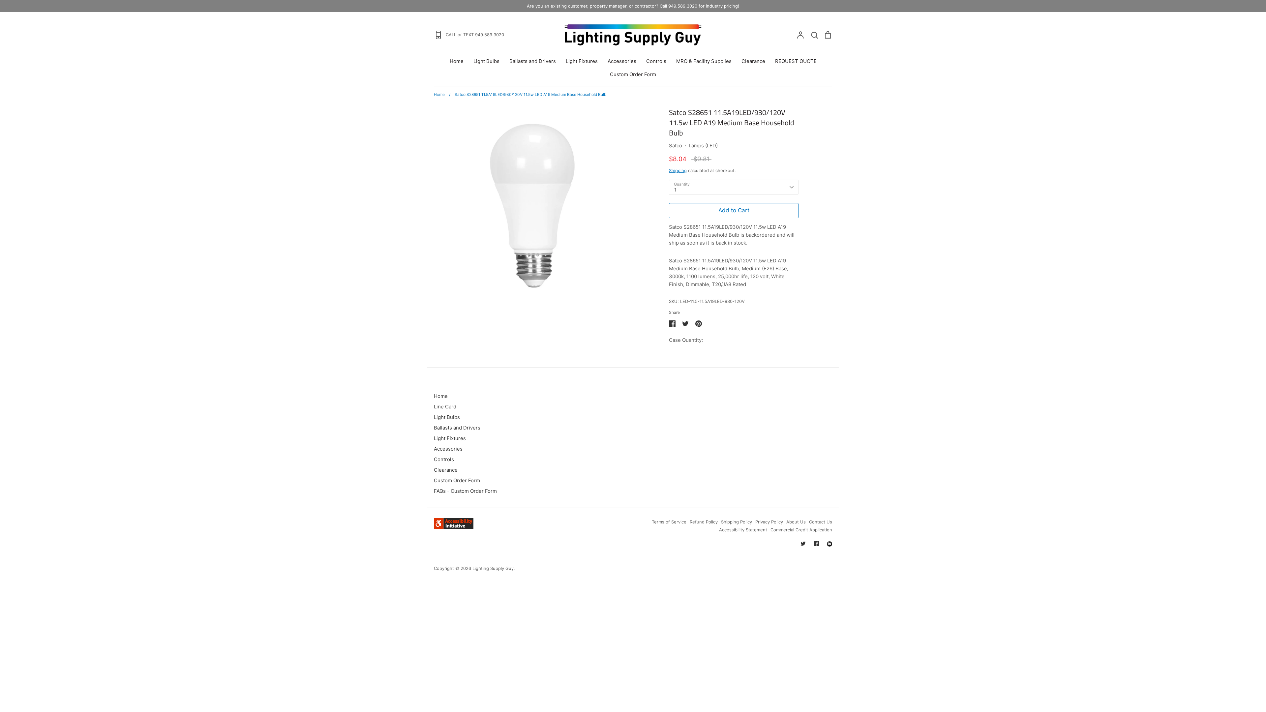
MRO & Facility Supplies (704, 61)
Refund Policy (704, 521)
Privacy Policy (769, 521)
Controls (656, 61)
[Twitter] (803, 543)
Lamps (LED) (703, 145)
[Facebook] (816, 543)
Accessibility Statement (743, 529)
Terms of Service (669, 521)
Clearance (753, 61)
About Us (796, 521)
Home (457, 61)
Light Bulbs (486, 61)
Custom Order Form (633, 74)
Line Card (445, 406)
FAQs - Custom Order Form (465, 491)
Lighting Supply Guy (493, 568)
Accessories (622, 61)
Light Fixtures (582, 61)
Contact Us (820, 521)
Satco (675, 145)
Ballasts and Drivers (532, 61)
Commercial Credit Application (801, 529)
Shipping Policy (736, 521)
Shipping (678, 170)
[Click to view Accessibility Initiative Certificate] (453, 527)
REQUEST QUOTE (796, 61)
